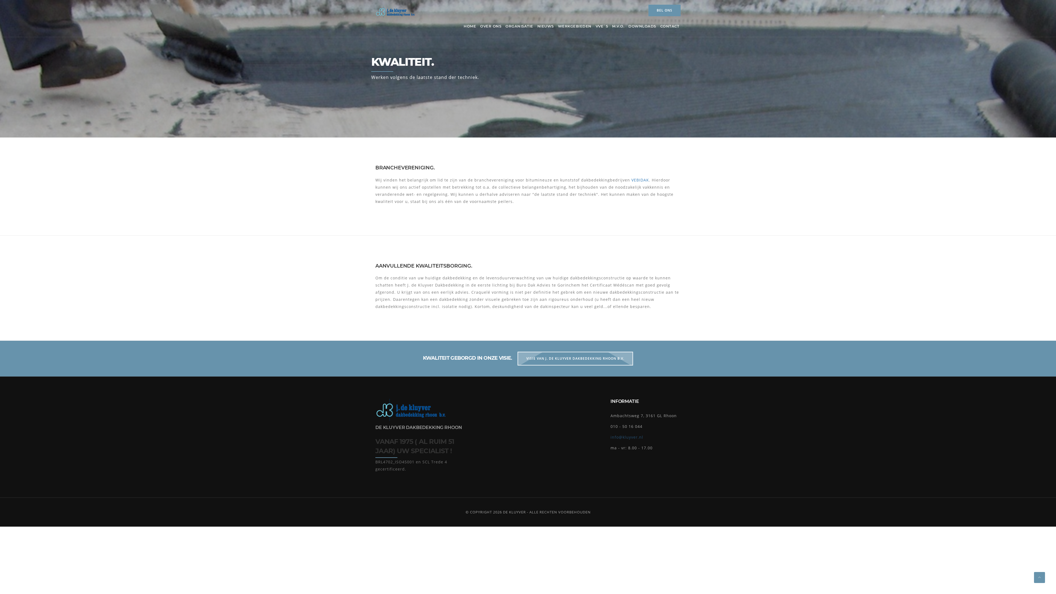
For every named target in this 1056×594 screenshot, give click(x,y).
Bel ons (664, 10)
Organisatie (519, 26)
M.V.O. (618, 26)
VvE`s (602, 26)
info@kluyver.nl (626, 437)
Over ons (490, 26)
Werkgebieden (575, 26)
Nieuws (545, 26)
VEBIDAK (640, 180)
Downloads (642, 26)
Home (470, 26)
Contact (670, 26)
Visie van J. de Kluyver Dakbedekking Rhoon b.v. (575, 358)
